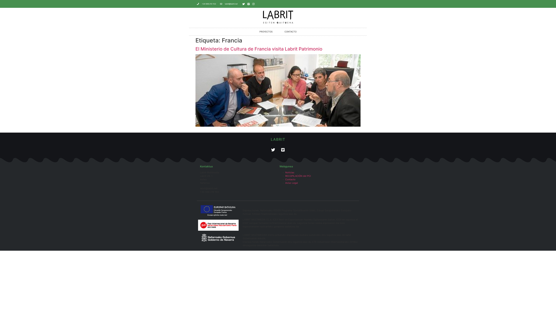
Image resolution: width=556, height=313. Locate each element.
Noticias (289, 172)
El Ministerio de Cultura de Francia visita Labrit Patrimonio (258, 49)
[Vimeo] (248, 3)
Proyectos (266, 31)
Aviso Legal (291, 182)
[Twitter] (243, 3)
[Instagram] (253, 3)
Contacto (291, 31)
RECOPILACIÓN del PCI (298, 175)
